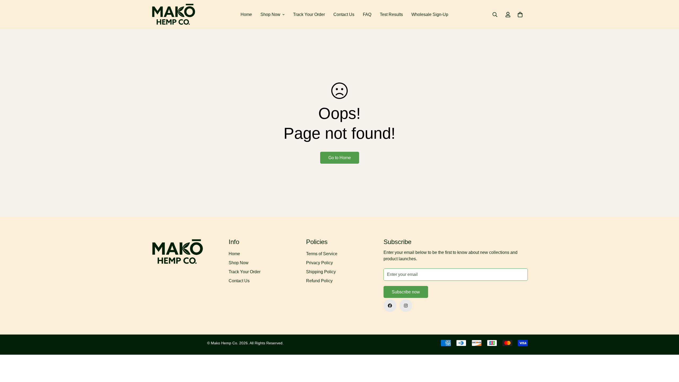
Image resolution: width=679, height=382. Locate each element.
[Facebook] (390, 305)
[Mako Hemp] (173, 14)
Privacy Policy (319, 263)
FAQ (367, 14)
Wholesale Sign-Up (429, 14)
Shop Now (270, 14)
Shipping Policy (321, 272)
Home (246, 14)
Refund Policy (319, 281)
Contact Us (343, 14)
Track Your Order (309, 14)
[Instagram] (405, 305)
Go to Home (339, 157)
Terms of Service (321, 253)
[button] (520, 14)
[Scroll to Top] (669, 353)
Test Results (391, 14)
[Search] (495, 14)
